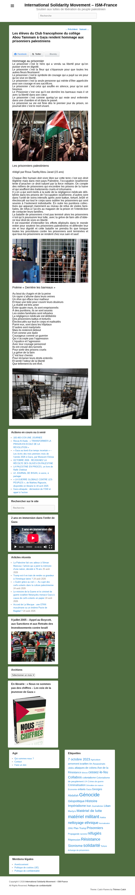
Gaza (88, 789)
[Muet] (45, 547)
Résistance (90, 839)
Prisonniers (95, 828)
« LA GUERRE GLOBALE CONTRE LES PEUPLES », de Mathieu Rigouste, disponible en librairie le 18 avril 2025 (32, 482)
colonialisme (89, 777)
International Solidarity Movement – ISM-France (71, 5)
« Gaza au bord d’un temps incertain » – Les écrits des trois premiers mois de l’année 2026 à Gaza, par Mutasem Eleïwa (33, 453)
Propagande (73, 834)
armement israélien (78, 763)
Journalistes (97, 806)
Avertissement (21, 864)
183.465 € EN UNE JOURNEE (27, 437)
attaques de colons (86, 767)
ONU (70, 828)
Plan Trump (80, 828)
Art (90, 764)
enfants (82, 789)
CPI (85, 782)
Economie (72, 789)
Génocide (89, 794)
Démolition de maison (94, 785)
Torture (104, 846)
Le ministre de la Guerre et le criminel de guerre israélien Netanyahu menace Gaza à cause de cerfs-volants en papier (33, 594)
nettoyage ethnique (83, 823)
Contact (18, 761)
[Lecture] (15, 547)
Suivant (84, 29)
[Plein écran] (50, 547)
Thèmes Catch (119, 889)
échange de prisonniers (78, 850)
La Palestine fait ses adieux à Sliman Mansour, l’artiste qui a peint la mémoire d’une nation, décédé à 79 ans (32, 565)
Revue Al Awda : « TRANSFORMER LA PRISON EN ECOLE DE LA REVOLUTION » (32, 444)
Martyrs (72, 811)
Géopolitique (76, 801)
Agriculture (95, 760)
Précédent (71, 29)
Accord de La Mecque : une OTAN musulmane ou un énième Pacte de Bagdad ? (30, 607)
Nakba (103, 817)
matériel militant (83, 816)
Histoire (91, 801)
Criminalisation (77, 785)
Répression (74, 839)
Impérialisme (77, 805)
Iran (89, 805)
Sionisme (75, 846)
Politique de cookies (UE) (26, 867)
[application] (33, 538)
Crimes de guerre (96, 782)
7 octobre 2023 (79, 759)
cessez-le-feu (98, 772)
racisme (83, 834)
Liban (107, 805)
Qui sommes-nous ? (24, 758)
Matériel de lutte (89, 811)
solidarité (91, 845)
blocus (85, 772)
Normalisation (104, 823)
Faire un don (20, 765)
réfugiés (94, 833)
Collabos (75, 777)
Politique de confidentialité (27, 871)
